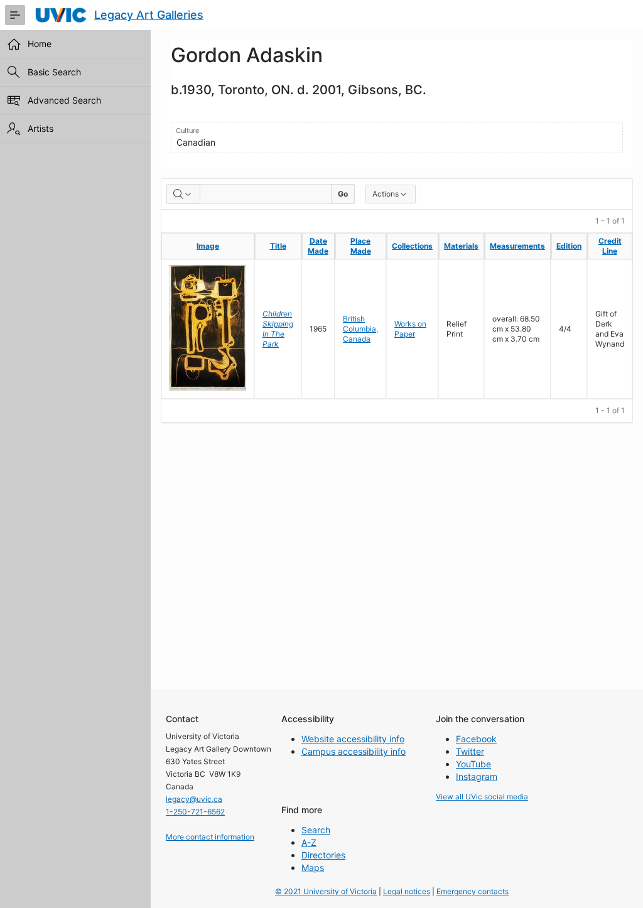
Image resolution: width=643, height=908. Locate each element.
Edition (568, 246)
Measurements (517, 246)
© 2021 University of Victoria (326, 891)
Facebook (476, 738)
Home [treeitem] (39, 43)
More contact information (210, 836)
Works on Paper (410, 328)
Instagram (476, 776)
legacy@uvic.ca (194, 799)
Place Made (360, 246)
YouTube (473, 764)
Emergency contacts (472, 891)
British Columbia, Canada (360, 328)
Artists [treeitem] (40, 128)
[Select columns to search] (183, 194)
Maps (312, 867)
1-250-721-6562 (195, 811)
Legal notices (406, 891)
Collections (412, 246)
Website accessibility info (352, 738)
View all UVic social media (482, 796)
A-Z (308, 842)
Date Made (318, 246)
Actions (385, 193)
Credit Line (610, 246)
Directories (323, 855)
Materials (461, 246)
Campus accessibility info (353, 751)
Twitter (470, 751)
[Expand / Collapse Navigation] (15, 15)
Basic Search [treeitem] (54, 72)
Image (208, 246)
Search (315, 829)
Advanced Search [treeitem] (64, 100)
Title (278, 246)
